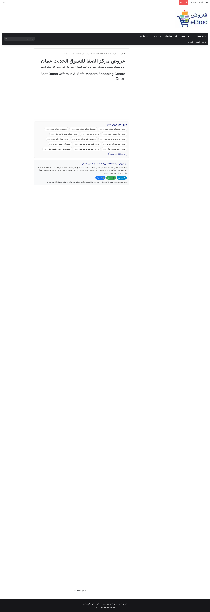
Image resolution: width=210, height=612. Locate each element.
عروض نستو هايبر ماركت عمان (112, 129)
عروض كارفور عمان (90, 134)
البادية (198, 42)
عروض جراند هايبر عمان (56, 129)
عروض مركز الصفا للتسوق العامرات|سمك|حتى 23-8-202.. (57, 527)
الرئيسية (121, 53)
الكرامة (204, 42)
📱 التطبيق (111, 178)
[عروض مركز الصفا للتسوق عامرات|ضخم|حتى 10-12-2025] (106, 420)
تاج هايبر (190, 42)
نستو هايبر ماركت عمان (109, 182)
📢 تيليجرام (121, 178)
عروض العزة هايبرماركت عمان (87, 144)
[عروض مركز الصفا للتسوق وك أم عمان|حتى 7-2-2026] (56, 224)
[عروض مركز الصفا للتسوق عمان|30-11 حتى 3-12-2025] (56, 486)
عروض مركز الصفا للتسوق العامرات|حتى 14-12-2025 (107, 460)
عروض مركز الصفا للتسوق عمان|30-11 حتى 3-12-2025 (57, 460)
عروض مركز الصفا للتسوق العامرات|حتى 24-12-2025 (57, 327)
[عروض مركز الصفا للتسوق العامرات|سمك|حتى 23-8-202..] (56, 553)
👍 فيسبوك (100, 178)
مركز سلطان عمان (63, 182)
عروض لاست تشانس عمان (114, 149)
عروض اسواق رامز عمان (57, 139)
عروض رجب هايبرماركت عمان (87, 149)
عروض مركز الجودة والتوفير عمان (57, 149)
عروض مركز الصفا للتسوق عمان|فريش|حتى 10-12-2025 (57, 394)
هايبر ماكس (144, 36)
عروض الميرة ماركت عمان (114, 144)
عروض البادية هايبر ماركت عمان (112, 139)
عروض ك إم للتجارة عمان (60, 144)
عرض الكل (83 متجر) (117, 154)
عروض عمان (201, 36)
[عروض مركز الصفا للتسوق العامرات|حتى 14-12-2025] (106, 486)
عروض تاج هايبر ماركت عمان (84, 139)
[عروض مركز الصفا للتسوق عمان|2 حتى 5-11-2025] (106, 549)
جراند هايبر (168, 36)
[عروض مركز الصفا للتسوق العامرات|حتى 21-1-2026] (106, 286)
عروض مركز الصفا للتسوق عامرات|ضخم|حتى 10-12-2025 (106, 394)
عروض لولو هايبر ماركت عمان (83, 129)
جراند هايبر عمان (77, 182)
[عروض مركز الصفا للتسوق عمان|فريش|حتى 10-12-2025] (56, 420)
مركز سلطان (156, 36)
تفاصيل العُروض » (116, 244)
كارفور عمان (51, 182)
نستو (183, 36)
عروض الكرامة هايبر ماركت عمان (64, 134)
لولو (176, 36)
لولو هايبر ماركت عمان (92, 182)
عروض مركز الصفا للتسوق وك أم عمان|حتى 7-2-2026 (57, 198)
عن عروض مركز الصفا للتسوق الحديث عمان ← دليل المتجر (104, 163)
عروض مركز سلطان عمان (114, 134)
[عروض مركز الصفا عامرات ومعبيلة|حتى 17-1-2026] (56, 286)
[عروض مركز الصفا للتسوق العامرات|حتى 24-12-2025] (56, 353)
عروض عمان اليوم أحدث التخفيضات (104, 53)
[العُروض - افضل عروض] (191, 19)
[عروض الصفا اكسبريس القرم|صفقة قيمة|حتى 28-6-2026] (106, 224)
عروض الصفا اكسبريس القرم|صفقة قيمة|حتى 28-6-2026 (106, 198)
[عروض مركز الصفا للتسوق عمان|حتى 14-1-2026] (106, 348)
